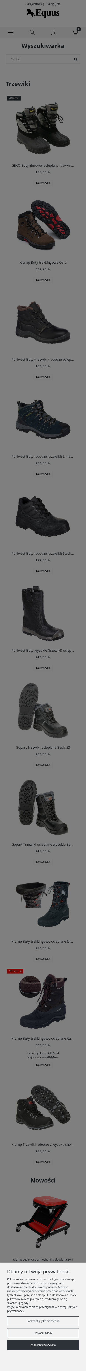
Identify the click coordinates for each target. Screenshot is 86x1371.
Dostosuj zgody (43, 1333)
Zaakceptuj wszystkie (43, 1345)
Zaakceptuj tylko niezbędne (43, 1321)
